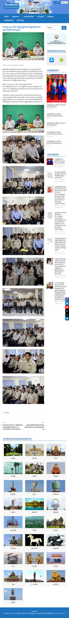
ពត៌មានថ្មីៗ (7, 413)
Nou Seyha (21, 65)
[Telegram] (67, 303)
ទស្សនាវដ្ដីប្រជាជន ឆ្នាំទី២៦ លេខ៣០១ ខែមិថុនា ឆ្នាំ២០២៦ (55, 115)
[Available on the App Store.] (52, 60)
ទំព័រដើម (6, 16)
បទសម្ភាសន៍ (40, 16)
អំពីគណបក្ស (20, 20)
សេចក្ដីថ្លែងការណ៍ (9, 20)
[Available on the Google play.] (61, 60)
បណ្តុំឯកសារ (15, 16)
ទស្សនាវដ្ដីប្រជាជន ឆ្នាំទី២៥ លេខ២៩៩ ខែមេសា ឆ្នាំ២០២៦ (55, 133)
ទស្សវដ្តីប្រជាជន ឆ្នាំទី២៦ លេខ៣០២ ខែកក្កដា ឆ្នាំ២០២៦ (56, 106)
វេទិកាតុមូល (50, 16)
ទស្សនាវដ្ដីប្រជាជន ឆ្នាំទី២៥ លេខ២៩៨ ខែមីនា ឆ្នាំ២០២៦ (54, 142)
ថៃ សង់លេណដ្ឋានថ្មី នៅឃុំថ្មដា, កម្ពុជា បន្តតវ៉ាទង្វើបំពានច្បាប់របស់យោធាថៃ (60, 175)
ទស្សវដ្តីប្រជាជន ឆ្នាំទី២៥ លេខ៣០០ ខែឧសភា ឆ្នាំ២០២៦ (56, 124)
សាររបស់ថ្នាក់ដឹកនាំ (28, 16)
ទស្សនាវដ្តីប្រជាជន (53, 70)
